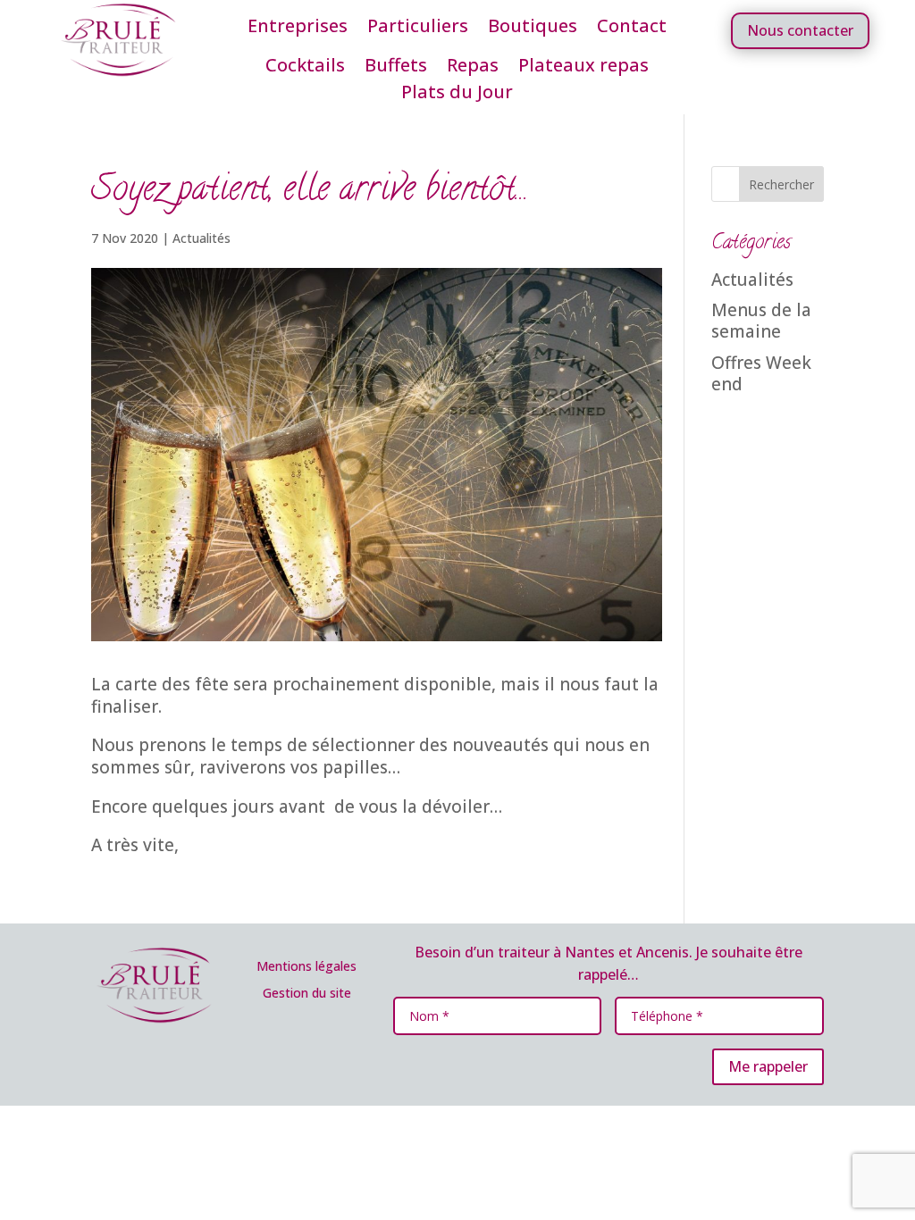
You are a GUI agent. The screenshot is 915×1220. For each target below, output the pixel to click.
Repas (473, 68)
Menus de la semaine (761, 321)
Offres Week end (761, 374)
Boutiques (532, 29)
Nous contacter (800, 30)
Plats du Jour (457, 95)
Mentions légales (306, 965)
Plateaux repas (583, 68)
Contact (632, 29)
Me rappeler (768, 1066)
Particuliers (417, 29)
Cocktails (305, 68)
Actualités (201, 238)
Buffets (396, 68)
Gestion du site (307, 992)
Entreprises (298, 29)
